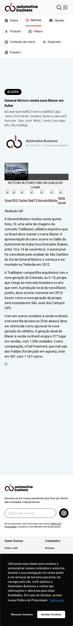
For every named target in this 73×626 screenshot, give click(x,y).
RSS (15, 200)
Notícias (36, 20)
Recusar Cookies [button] (22, 614)
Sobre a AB (11, 548)
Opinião (59, 20)
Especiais (54, 42)
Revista (43, 200)
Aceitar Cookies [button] (51, 614)
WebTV (32, 200)
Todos (14, 20)
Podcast (15, 31)
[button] (64, 513)
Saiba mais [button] (56, 600)
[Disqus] (36, 425)
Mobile (52, 200)
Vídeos (38, 31)
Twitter (23, 200)
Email (8, 200)
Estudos (15, 52)
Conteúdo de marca (22, 42)
